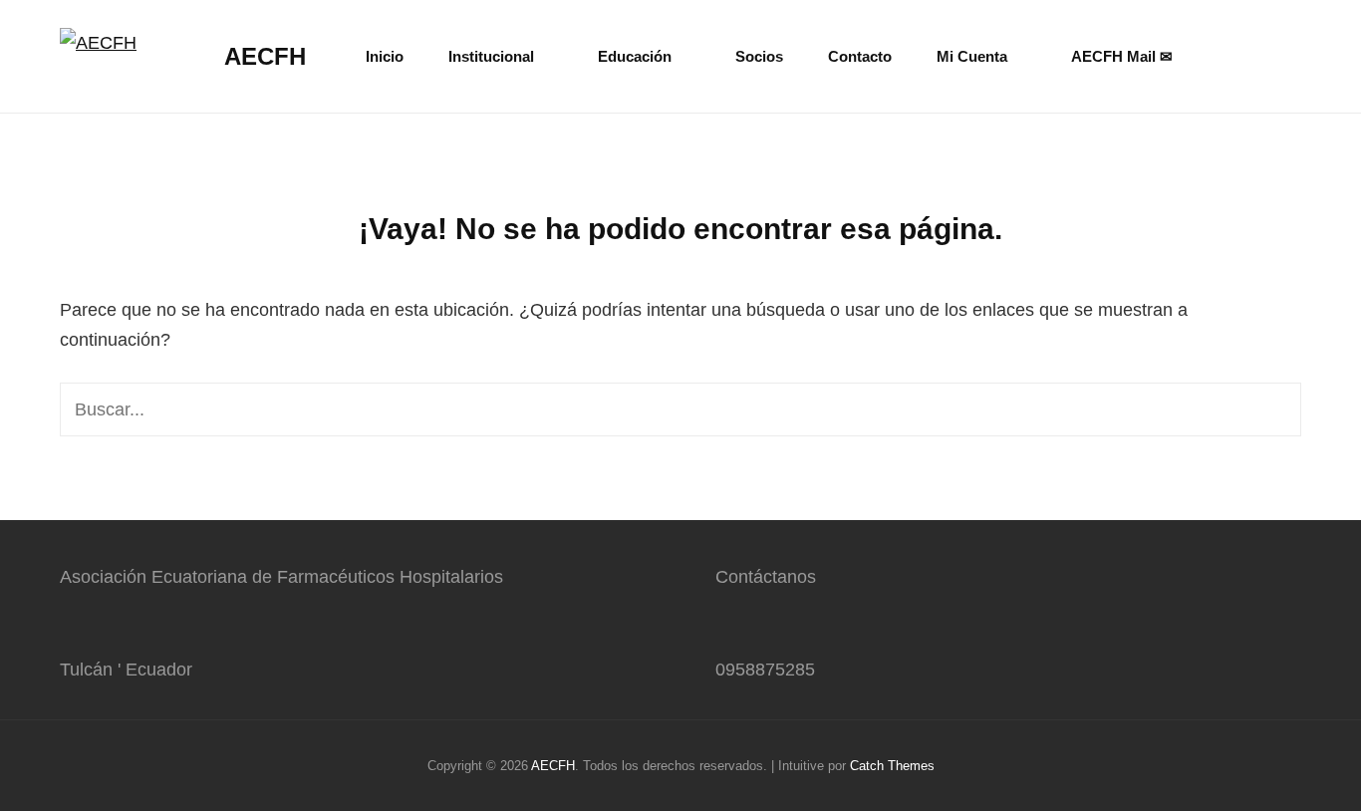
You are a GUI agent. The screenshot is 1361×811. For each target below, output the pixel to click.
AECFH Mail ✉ (1122, 56)
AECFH (265, 56)
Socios (759, 56)
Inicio (385, 56)
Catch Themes (892, 765)
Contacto (860, 56)
